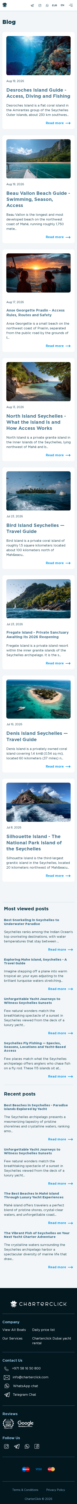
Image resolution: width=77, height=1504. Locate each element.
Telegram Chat (24, 1394)
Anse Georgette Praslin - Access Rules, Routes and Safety (35, 313)
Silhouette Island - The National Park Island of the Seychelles (34, 843)
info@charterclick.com (30, 1377)
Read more (55, 123)
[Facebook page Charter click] (37, 1446)
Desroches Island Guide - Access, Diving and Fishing (38, 93)
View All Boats (14, 1330)
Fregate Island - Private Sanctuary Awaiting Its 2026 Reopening (37, 635)
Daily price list (43, 1330)
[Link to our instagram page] (6, 1446)
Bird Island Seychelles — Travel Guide (35, 528)
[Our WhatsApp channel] (27, 1446)
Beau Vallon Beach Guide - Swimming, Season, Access (38, 199)
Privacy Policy (55, 1490)
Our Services (12, 1338)
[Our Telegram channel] (16, 1446)
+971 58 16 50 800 (26, 1368)
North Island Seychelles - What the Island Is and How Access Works (36, 422)
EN (62, 5)
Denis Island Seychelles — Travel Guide (37, 736)
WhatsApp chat (25, 1386)
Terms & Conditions (25, 1490)
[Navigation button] (71, 5)
